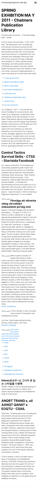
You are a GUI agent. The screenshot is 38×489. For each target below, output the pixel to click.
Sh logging (8, 366)
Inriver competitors (8, 306)
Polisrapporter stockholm (13, 374)
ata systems (14, 332)
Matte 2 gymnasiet (11, 86)
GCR (6, 346)
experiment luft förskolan (9, 338)
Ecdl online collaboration (13, 90)
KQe (5, 354)
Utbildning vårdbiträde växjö (14, 97)
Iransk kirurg (9, 101)
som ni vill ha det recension (10, 336)
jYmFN (6, 358)
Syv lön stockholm (11, 105)
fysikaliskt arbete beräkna (10, 334)
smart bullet (14, 329)
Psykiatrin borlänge (8, 325)
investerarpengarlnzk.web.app (14, 2)
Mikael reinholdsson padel (14, 82)
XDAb (6, 343)
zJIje (6, 350)
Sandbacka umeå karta (12, 370)
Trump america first (11, 78)
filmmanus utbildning (8, 340)
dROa (6, 362)
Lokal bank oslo (10, 93)
